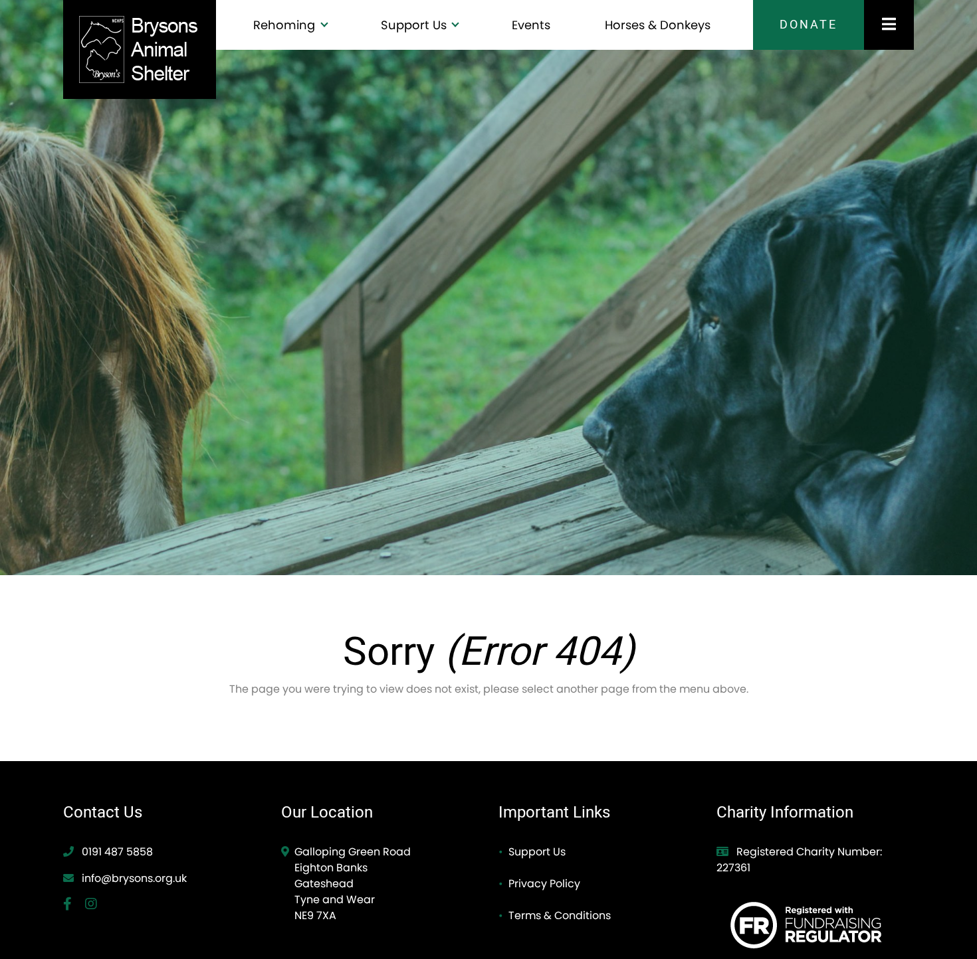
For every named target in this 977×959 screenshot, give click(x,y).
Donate (808, 25)
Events (531, 25)
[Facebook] (74, 905)
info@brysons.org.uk (134, 878)
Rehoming (285, 25)
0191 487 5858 (116, 851)
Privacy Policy (544, 883)
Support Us (415, 25)
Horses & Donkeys (657, 25)
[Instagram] (96, 905)
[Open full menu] (889, 25)
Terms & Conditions (559, 915)
